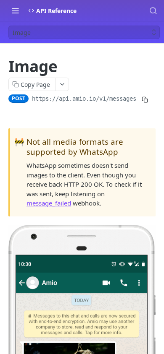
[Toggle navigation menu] (15, 10)
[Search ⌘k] (153, 10)
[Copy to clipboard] (145, 99)
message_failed (48, 203)
